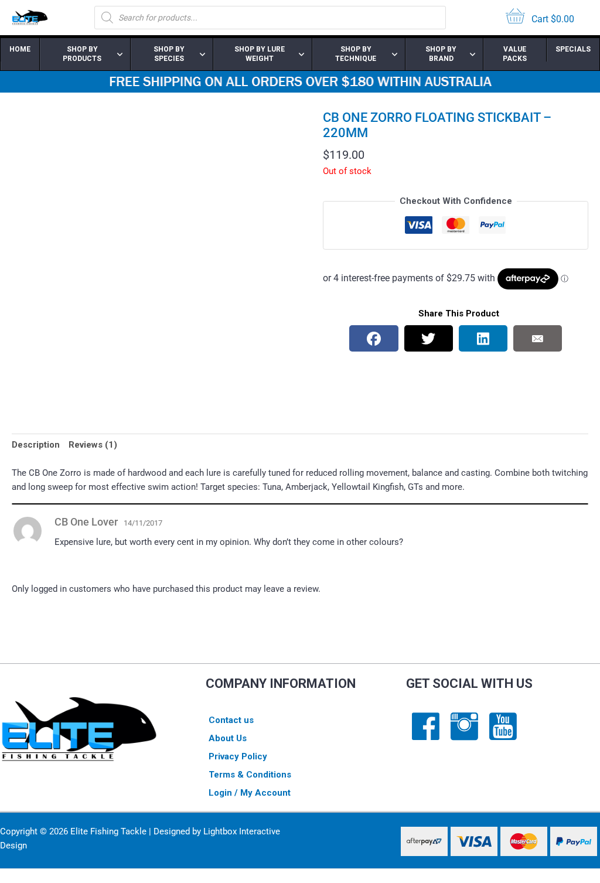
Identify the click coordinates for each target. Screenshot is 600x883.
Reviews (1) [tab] (93, 444)
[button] (280, 129)
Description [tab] (36, 444)
